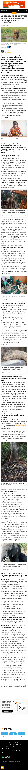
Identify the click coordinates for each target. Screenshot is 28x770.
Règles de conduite (5, 750)
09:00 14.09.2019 (5, 25)
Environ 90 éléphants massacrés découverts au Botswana (14, 565)
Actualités (10, 686)
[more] (25, 215)
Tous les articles (8, 52)
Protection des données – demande (9, 748)
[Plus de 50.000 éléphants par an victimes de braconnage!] (14, 356)
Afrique (6, 689)
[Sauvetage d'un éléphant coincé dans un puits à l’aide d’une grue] (14, 199)
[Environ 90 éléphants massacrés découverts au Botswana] (14, 552)
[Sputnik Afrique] (4, 11)
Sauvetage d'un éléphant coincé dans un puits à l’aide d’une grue (14, 212)
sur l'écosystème (21, 425)
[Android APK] (5, 757)
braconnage (16, 686)
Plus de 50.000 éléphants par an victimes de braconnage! (13, 369)
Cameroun (23, 686)
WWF (2, 689)
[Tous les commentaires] (2, 767)
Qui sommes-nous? (5, 742)
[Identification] (18, 10)
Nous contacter (4, 744)
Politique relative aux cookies (8, 746)
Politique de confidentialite (15, 744)
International (3, 686)
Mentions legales (15, 742)
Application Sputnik (15, 750)
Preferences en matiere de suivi (8, 752)
